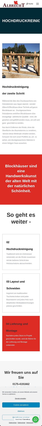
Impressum (29, 423)
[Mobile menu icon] (37, 4)
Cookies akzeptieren (21, 405)
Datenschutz (13, 423)
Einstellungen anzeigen (21, 417)
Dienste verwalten (20, 398)
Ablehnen (21, 411)
